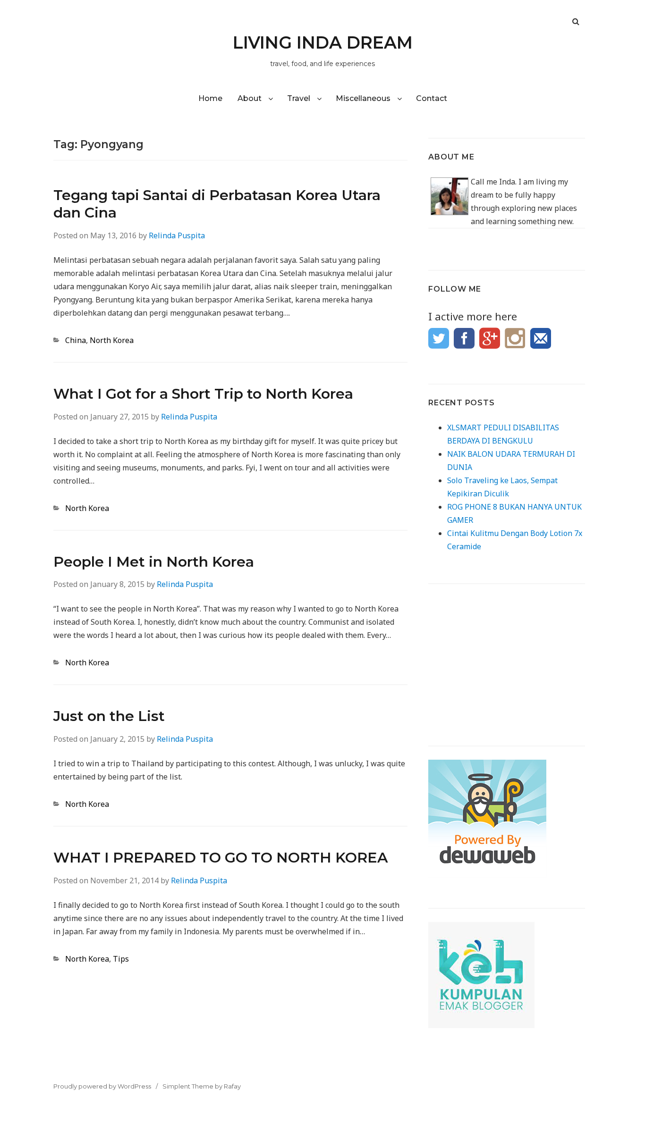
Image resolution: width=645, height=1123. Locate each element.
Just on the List (109, 716)
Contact (431, 98)
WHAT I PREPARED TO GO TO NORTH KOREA (220, 857)
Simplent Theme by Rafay (201, 1086)
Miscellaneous (363, 98)
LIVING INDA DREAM (323, 42)
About (250, 98)
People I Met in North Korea (153, 561)
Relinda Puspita (177, 235)
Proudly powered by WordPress (102, 1086)
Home (210, 98)
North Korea (112, 340)
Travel (298, 98)
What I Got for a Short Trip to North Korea (203, 393)
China (75, 340)
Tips (121, 959)
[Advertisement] (506, 656)
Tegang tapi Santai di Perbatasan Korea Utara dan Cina (217, 203)
